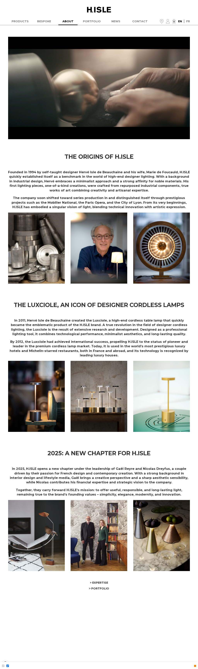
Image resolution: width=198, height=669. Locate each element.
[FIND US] (162, 21)
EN (181, 21)
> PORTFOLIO (99, 588)
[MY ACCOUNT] (168, 21)
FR (188, 21)
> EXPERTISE (99, 582)
